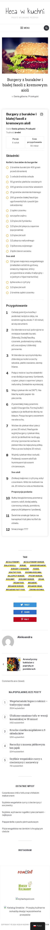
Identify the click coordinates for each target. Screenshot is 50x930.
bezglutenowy (12, 562)
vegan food (18, 583)
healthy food (15, 572)
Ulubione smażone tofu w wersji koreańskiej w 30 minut (29, 717)
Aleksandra (24, 637)
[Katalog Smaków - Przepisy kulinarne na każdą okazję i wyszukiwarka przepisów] (25, 911)
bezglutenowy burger (34, 562)
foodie (36, 569)
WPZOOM (45, 925)
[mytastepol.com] (25, 899)
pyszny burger (35, 576)
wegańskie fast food (15, 590)
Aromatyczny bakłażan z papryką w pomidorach (30, 664)
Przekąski (33, 96)
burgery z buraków (20, 569)
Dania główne (20, 96)
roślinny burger (26, 579)
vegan (41, 579)
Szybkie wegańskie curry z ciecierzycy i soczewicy (26, 760)
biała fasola (9, 565)
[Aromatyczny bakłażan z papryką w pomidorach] (13, 664)
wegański (32, 583)
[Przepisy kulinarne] (25, 885)
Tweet (27, 605)
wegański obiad (35, 586)
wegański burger (16, 586)
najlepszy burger (16, 576)
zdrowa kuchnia (36, 590)
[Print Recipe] (41, 114)
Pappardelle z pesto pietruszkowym (20, 822)
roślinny (10, 579)
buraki (23, 565)
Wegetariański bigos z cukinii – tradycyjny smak (28, 702)
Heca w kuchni (25, 11)
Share (27, 612)
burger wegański (38, 565)
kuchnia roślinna (33, 572)
